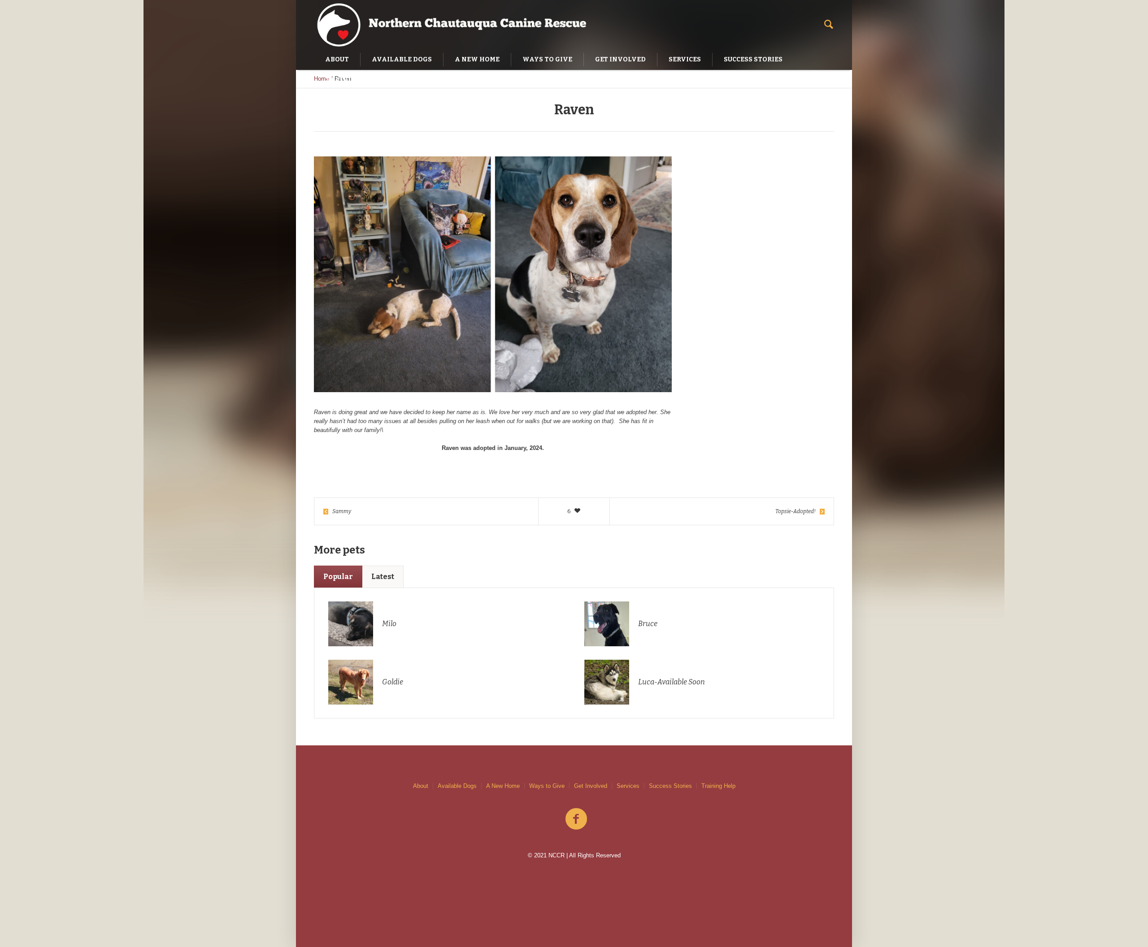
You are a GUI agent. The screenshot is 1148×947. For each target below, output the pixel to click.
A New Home (503, 786)
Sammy (341, 511)
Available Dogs (457, 786)
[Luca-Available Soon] (606, 682)
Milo (389, 623)
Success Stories (670, 786)
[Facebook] (576, 819)
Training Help (718, 786)
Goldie (392, 682)
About (420, 786)
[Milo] (350, 623)
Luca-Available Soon (671, 682)
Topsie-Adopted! (795, 511)
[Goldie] (350, 682)
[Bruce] (606, 623)
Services (628, 786)
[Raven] (493, 274)
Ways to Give (547, 786)
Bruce (647, 623)
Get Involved (590, 786)
